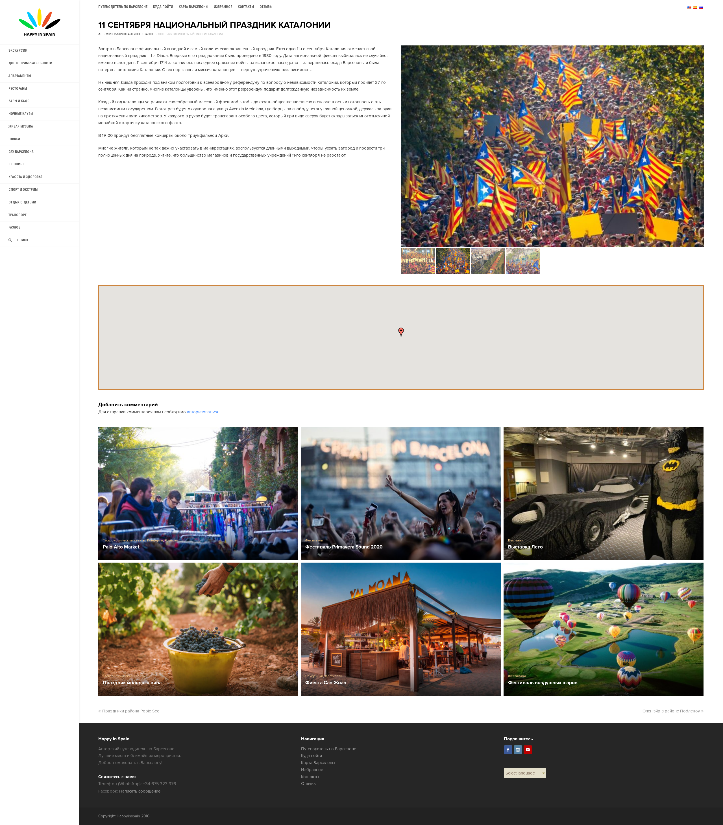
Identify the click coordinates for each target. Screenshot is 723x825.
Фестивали (314, 540)
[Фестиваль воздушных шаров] (604, 629)
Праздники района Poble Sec (130, 711)
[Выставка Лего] (604, 493)
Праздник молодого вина (132, 683)
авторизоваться (202, 411)
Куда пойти (311, 755)
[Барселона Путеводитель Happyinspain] (39, 22)
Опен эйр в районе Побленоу (671, 711)
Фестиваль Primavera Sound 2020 (344, 547)
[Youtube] (528, 749)
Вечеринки (314, 676)
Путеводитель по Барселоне (328, 748)
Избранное (312, 769)
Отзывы (309, 783)
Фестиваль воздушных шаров (543, 683)
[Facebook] (508, 749)
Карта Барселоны (318, 762)
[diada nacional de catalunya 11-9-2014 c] (552, 146)
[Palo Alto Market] (198, 493)
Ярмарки (171, 540)
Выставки (515, 540)
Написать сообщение (139, 791)
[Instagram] (518, 749)
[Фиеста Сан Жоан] (401, 629)
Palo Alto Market (121, 547)
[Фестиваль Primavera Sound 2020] (401, 493)
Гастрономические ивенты (124, 540)
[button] (401, 332)
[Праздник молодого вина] (198, 629)
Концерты (155, 540)
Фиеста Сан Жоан (325, 683)
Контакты (310, 776)
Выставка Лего (525, 547)
